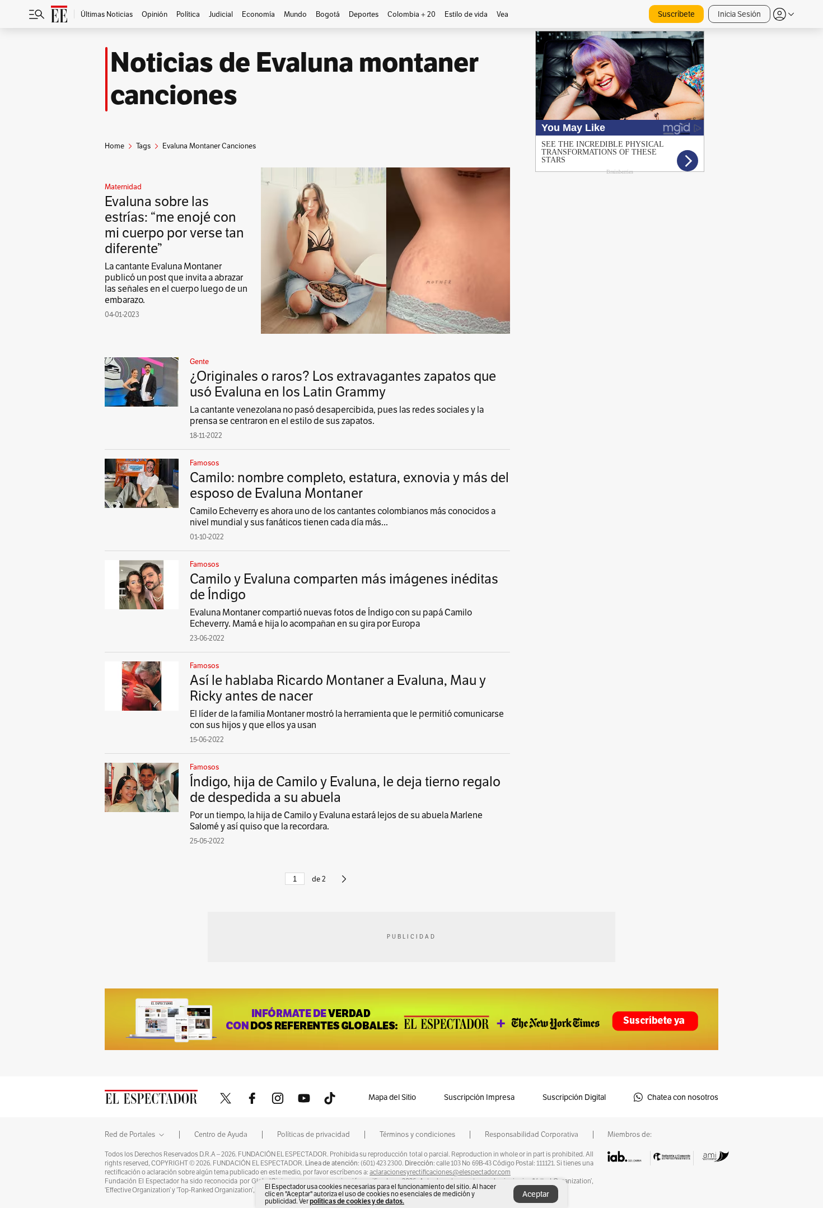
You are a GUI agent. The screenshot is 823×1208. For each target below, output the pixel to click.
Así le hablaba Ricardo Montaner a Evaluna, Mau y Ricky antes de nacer (338, 688)
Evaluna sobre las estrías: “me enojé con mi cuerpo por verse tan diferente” (174, 225)
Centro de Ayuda (220, 1135)
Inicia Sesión (739, 14)
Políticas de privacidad (313, 1135)
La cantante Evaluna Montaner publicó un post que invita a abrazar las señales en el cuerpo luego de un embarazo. (176, 283)
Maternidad (123, 187)
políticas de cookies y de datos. (357, 1201)
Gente (199, 361)
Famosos (204, 463)
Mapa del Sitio (392, 1097)
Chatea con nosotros (682, 1097)
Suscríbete (676, 14)
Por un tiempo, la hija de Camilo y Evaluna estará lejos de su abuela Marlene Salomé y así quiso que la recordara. (336, 820)
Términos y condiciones (417, 1135)
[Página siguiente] (344, 883)
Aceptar (535, 1194)
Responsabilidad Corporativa (531, 1135)
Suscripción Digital (574, 1097)
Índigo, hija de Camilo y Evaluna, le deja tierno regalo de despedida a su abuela (345, 789)
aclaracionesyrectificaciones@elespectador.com (440, 1172)
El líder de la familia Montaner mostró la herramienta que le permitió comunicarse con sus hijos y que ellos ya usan (347, 719)
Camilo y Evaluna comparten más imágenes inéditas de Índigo (344, 586)
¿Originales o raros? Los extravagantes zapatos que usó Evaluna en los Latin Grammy (343, 383)
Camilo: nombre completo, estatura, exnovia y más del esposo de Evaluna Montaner (349, 485)
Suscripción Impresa (479, 1097)
